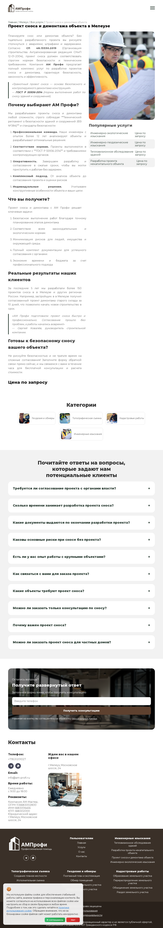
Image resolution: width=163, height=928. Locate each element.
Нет (73, 920)
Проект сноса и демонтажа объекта (132, 857)
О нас (81, 851)
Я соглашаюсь (55, 920)
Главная (12, 22)
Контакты (81, 856)
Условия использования (84, 910)
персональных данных (84, 718)
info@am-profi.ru (19, 777)
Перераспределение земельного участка (132, 882)
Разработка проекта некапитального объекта (132, 852)
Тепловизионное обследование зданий (132, 844)
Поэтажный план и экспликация (81, 875)
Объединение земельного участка (132, 887)
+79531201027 (17, 759)
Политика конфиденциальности (84, 915)
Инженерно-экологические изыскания (132, 862)
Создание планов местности (30, 875)
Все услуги (36, 22)
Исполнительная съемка (30, 880)
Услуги (81, 847)
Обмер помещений (82, 880)
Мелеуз (23, 22)
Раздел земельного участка (132, 892)
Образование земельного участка (132, 875)
